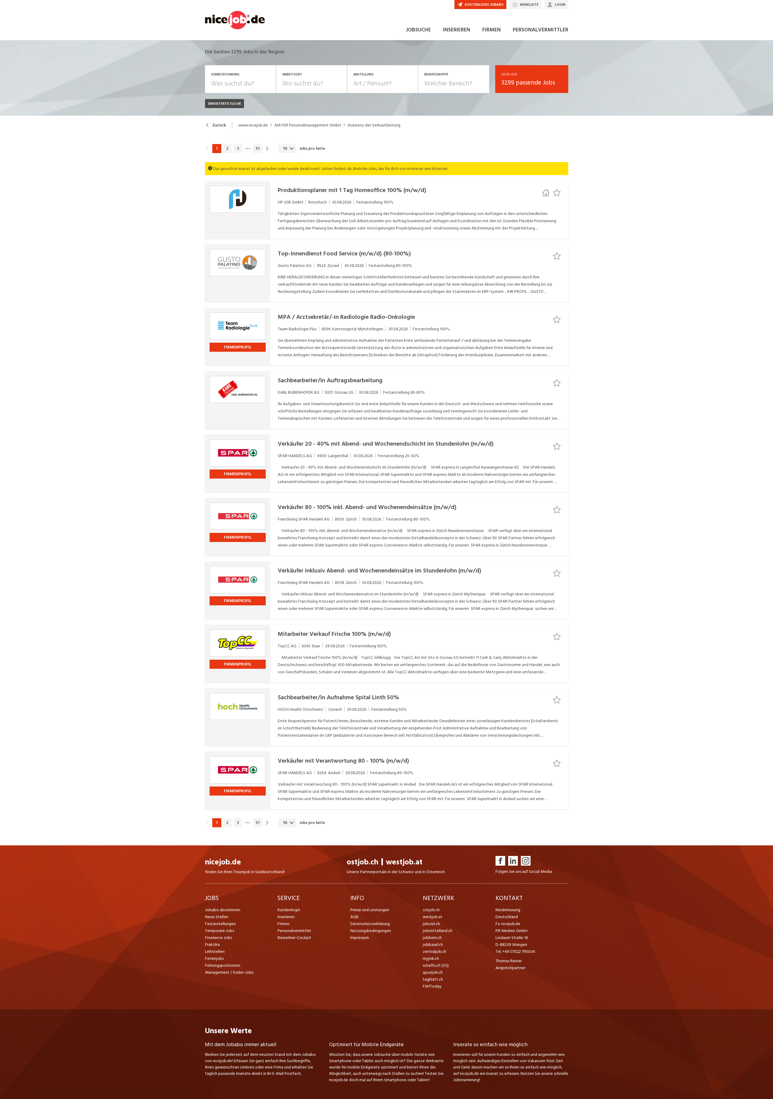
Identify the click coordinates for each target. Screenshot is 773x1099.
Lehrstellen (215, 951)
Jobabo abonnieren (222, 909)
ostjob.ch (362, 862)
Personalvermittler (294, 930)
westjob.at (404, 862)
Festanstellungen (220, 923)
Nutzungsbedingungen (370, 930)
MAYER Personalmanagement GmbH (307, 125)
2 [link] (227, 148)
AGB (354, 916)
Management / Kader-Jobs (229, 972)
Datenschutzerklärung (370, 923)
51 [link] (257, 148)
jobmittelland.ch (437, 930)
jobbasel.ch (433, 944)
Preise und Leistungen (369, 909)
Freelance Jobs (218, 937)
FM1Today (432, 986)
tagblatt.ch (433, 979)
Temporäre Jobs (219, 930)
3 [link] (238, 148)
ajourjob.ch (433, 972)
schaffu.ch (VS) (436, 965)
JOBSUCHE (418, 29)
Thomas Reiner (509, 960)
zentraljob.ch (434, 951)
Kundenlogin (288, 909)
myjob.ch (431, 958)
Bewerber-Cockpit (294, 937)
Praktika (212, 944)
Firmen (283, 923)
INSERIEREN (456, 29)
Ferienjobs (214, 958)
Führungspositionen (222, 965)
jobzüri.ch (431, 923)
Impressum (359, 937)
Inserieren (286, 916)
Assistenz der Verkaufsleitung (374, 125)
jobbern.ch (432, 937)
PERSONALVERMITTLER (540, 29)
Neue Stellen (216, 916)
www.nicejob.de (253, 125)
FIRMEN (491, 29)
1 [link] (216, 148)
